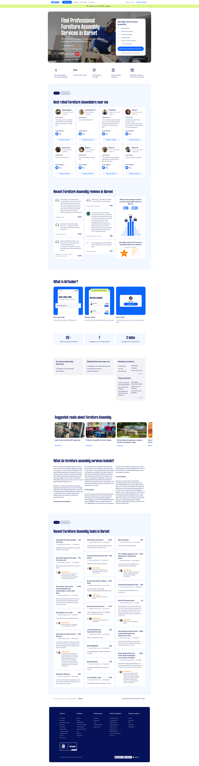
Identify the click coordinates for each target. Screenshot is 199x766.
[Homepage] (55, 2)
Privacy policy (79, 735)
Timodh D (112, 110)
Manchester (131, 724)
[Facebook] (133, 757)
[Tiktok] (138, 757)
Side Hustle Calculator (64, 722)
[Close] (150, 6)
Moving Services (113, 729)
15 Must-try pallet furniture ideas (98, 440)
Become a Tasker (141, 2)
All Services (112, 735)
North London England (114, 150)
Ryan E (87, 148)
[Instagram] (136, 757)
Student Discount (63, 733)
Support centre (97, 727)
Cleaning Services (113, 720)
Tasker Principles (80, 727)
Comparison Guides (64, 731)
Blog (78, 731)
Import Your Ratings (98, 724)
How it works (62, 718)
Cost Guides (62, 727)
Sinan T (135, 110)
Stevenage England (67, 150)
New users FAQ (63, 737)
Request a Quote (64, 140)
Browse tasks (96, 720)
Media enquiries (80, 722)
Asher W (135, 148)
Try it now (107, 6)
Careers (78, 720)
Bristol (129, 722)
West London (131, 727)
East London (131, 720)
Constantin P (90, 110)
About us (78, 718)
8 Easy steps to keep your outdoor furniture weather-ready (129, 441)
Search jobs (62, 724)
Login (95, 722)
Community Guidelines (81, 724)
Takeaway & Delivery (114, 724)
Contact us (79, 733)
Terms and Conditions (81, 729)
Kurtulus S (66, 148)
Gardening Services (114, 731)
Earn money (62, 720)
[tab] (56, 93)
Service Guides (63, 729)
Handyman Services (114, 718)
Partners (61, 735)
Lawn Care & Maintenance (115, 733)
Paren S (111, 148)
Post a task (67, 2)
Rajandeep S (66, 110)
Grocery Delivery (113, 727)
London (130, 718)
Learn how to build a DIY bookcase (67, 440)
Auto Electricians (113, 722)
